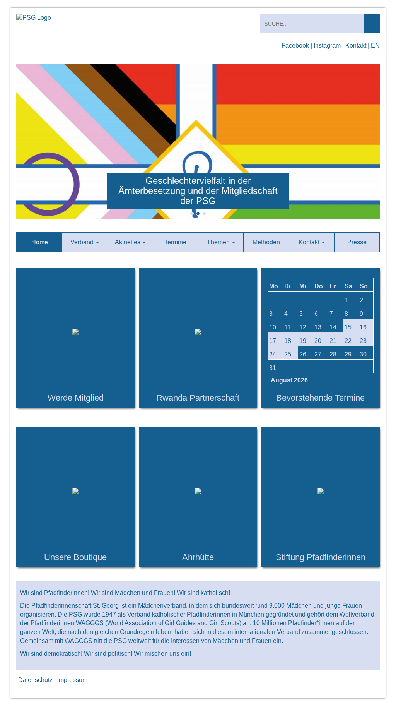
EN (375, 45)
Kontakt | (357, 45)
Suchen (372, 23)
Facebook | (297, 45)
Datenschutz (35, 680)
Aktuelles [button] (128, 242)
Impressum (72, 680)
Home (39, 242)
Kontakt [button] (310, 242)
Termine (175, 242)
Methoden (266, 242)
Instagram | (329, 45)
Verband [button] (82, 242)
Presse (357, 242)
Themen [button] (219, 242)
